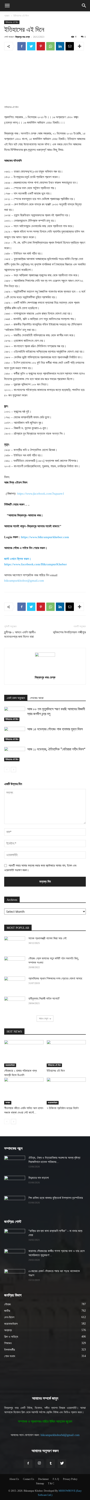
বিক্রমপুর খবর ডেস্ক (22, 36)
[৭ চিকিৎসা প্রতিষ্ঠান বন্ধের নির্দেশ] (66, 1091)
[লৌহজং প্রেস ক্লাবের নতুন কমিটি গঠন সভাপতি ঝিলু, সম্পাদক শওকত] (14, 963)
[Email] (70, 46)
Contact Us (28, 1479)
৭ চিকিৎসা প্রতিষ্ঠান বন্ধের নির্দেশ (62, 1108)
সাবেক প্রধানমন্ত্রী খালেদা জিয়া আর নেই (47, 938)
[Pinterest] (41, 46)
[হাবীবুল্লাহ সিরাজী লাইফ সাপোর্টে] (14, 1004)
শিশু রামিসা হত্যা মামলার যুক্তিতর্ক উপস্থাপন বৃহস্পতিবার (55, 1197)
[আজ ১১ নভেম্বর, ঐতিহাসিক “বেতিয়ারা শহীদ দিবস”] (14, 754)
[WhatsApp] (50, 46)
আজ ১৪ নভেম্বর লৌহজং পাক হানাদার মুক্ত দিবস (55, 729)
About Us (14, 1479)
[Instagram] (39, 1463)
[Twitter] (31, 46)
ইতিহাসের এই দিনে (21, 15)
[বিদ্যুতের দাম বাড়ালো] (14, 1183)
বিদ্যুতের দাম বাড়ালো (38, 1177)
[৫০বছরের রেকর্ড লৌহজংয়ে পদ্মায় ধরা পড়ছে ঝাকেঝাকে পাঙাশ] (14, 1276)
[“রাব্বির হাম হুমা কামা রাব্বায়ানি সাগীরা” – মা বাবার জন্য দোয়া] (14, 1236)
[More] (79, 46)
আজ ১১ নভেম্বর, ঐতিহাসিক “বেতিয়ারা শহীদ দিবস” (56, 749)
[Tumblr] (50, 1463)
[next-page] (13, 769)
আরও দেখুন (43, 1018)
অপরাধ (7, 1102)
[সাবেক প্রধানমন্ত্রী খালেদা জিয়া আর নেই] (14, 943)
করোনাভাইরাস (10, 1065)
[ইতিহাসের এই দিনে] (66, 1053)
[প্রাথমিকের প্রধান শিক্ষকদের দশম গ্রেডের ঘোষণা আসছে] (14, 984)
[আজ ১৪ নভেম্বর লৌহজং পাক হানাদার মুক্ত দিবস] (14, 734)
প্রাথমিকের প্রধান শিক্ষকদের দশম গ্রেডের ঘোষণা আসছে (55, 978)
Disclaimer (43, 1479)
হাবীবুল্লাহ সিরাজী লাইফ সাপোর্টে (43, 998)
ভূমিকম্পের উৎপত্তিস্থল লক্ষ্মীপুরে (69, 632)
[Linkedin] (60, 46)
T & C (51, 1483)
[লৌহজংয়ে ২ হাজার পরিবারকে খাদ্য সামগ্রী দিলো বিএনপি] (24, 1053)
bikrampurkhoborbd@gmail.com (60, 1435)
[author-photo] (45, 655)
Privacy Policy (70, 1479)
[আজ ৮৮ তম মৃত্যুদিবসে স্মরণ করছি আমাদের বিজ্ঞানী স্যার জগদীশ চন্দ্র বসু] (14, 714)
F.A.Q (56, 1479)
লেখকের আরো (37, 698)
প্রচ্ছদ (6, 15)
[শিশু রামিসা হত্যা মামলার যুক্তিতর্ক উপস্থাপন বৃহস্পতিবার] (14, 1203)
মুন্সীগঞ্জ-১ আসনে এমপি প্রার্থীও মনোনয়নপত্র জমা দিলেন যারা (20, 634)
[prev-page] (6, 769)
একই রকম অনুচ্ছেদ (16, 698)
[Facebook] (21, 46)
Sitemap (40, 1483)
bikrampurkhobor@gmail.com (24, 580)
